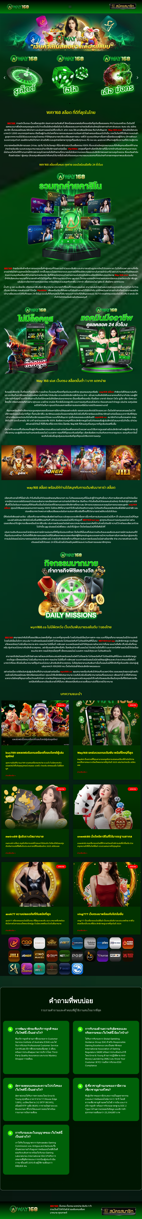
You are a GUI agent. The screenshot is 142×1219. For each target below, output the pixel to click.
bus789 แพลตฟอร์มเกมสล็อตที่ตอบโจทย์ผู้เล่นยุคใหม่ (35, 754)
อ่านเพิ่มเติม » (11, 775)
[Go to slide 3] (72, 103)
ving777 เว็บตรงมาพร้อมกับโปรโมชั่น (100, 914)
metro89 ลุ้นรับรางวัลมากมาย (25, 836)
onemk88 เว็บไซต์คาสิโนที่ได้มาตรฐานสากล (104, 836)
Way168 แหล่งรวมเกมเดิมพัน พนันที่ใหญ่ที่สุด (105, 752)
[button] (70, 6)
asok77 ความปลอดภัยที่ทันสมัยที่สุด (28, 914)
